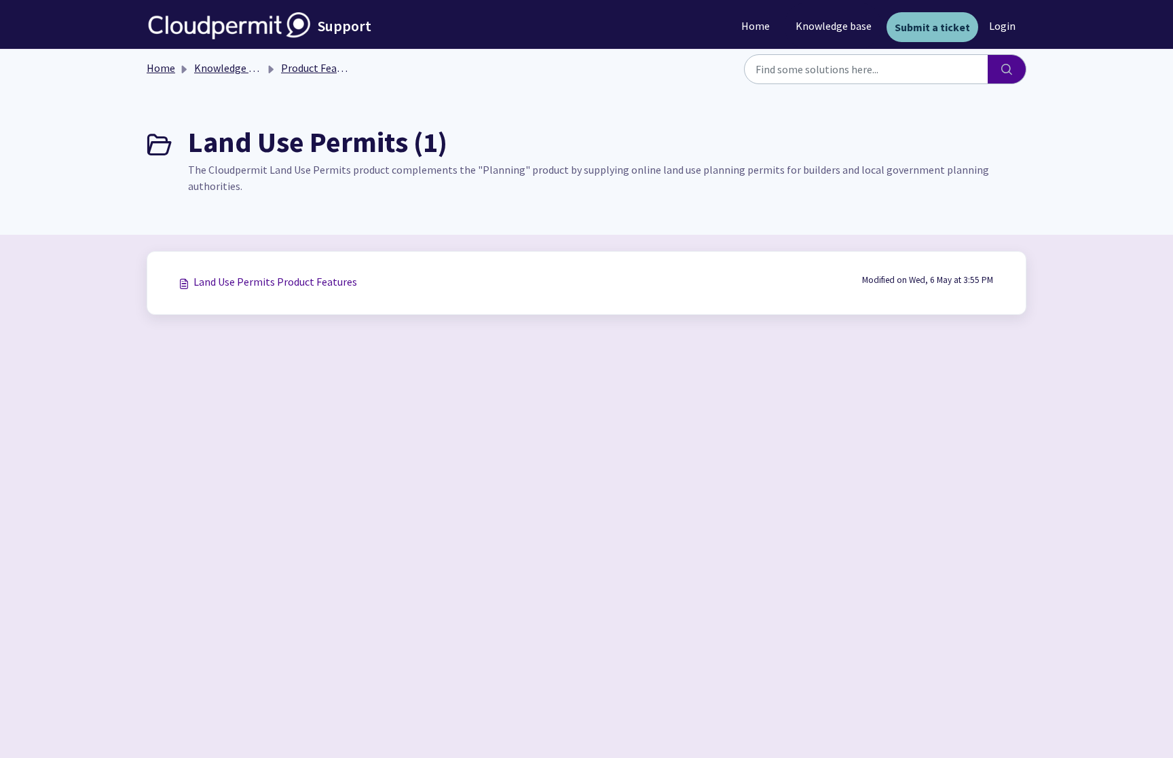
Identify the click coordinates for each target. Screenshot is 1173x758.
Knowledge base (834, 26)
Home (755, 26)
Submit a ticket (932, 27)
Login (1002, 26)
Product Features (321, 68)
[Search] (1007, 69)
